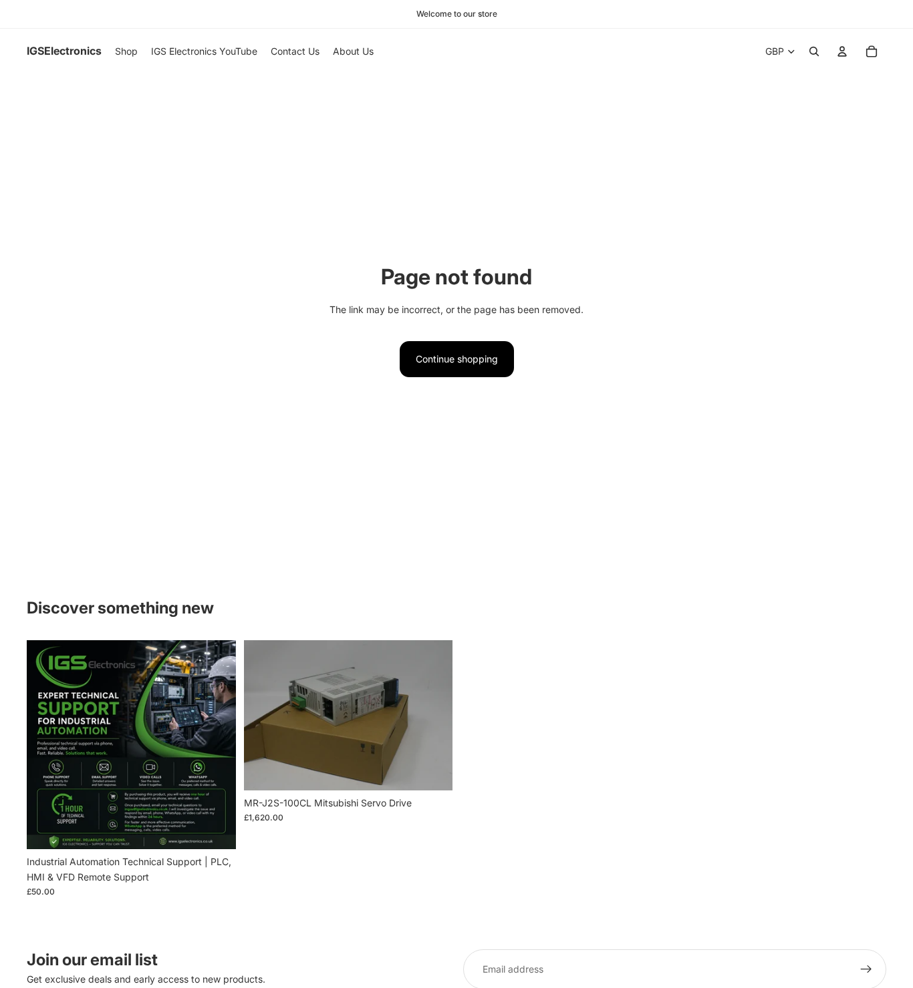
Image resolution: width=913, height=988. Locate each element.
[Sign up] (866, 969)
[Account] (842, 51)
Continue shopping (457, 358)
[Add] (215, 829)
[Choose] (432, 770)
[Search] (814, 51)
